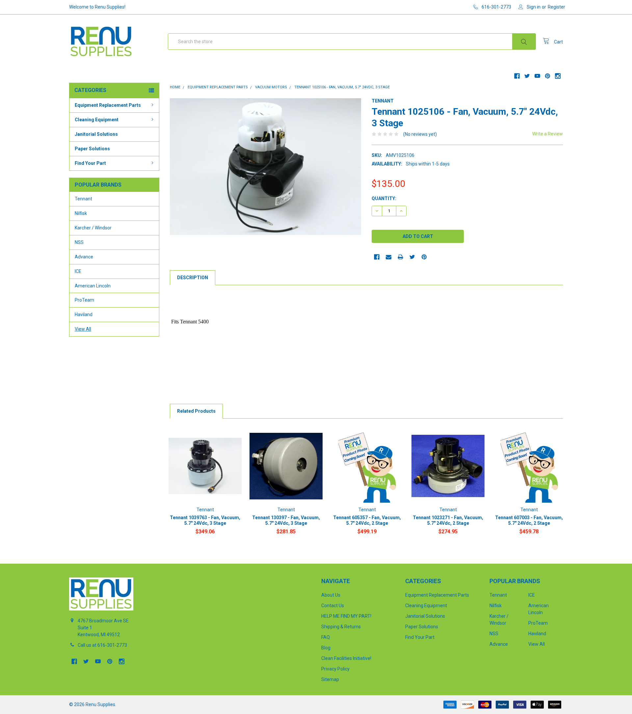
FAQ (325, 637)
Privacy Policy (335, 668)
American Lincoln (93, 285)
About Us (330, 595)
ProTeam (84, 300)
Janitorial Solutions (96, 134)
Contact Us (332, 605)
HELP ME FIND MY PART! (346, 616)
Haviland (83, 314)
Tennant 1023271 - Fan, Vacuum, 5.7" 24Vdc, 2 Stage (448, 520)
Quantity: (384, 198)
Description (192, 277)
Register (556, 7)
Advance (84, 256)
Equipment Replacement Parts (108, 105)
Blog (325, 647)
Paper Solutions (92, 148)
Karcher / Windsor (93, 227)
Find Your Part (90, 163)
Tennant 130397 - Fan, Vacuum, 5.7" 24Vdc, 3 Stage (286, 520)
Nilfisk (81, 213)
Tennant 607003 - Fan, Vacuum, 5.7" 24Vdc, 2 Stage (529, 520)
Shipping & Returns (341, 626)
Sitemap (330, 679)
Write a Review (547, 133)
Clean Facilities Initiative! (346, 658)
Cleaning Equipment (96, 119)
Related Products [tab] (196, 411)
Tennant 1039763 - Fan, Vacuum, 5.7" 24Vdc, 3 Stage (205, 520)
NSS (79, 242)
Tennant (83, 198)
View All (83, 329)
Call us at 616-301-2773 (102, 645)
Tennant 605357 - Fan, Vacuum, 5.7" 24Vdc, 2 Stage (367, 520)
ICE (78, 271)
